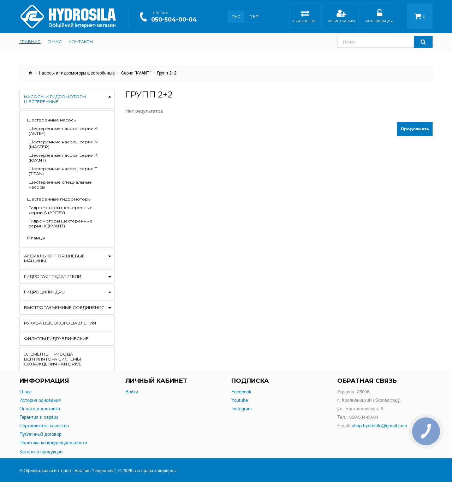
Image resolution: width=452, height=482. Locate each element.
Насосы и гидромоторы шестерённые (77, 73)
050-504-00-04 (174, 19)
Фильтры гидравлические (56, 338)
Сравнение (305, 21)
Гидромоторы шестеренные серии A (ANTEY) (61, 210)
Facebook (241, 391)
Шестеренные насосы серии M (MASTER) (64, 144)
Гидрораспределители (52, 276)
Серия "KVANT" (136, 73)
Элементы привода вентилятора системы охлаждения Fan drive (53, 359)
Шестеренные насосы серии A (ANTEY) (63, 131)
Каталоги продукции (41, 451)
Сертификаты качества (44, 425)
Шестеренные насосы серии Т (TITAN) (63, 171)
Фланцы (36, 238)
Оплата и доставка (39, 408)
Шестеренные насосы (52, 120)
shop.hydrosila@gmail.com (379, 425)
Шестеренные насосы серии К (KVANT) (63, 158)
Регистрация (341, 21)
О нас (25, 391)
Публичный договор (40, 434)
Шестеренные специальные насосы (60, 185)
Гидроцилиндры (44, 291)
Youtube (239, 400)
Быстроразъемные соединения (64, 307)
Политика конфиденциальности (53, 442)
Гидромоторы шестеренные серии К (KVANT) (61, 223)
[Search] (423, 42)
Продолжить (415, 128)
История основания (40, 400)
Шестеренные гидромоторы (59, 199)
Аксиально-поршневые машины (54, 258)
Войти (131, 391)
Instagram (241, 408)
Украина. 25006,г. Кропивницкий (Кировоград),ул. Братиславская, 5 (369, 400)
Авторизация (379, 21)
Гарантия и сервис (39, 417)
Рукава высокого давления (60, 323)
